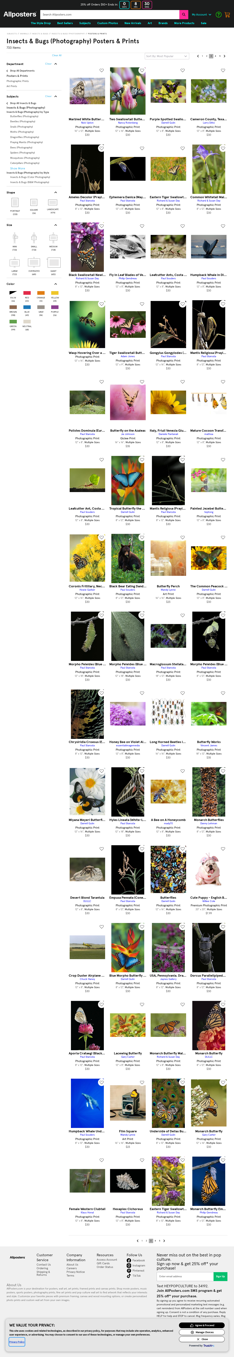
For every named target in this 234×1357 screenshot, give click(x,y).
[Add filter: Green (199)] (13, 320)
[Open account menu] (210, 14)
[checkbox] (15, 241)
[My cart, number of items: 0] (227, 15)
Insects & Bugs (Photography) (68, 34)
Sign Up (220, 1276)
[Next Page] (224, 56)
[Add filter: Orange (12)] (41, 292)
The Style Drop (41, 23)
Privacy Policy (16, 1341)
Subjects (12, 34)
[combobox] (109, 14)
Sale (203, 23)
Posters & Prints (97, 34)
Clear (48, 96)
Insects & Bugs (40, 34)
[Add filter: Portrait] (15, 202)
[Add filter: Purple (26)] (54, 306)
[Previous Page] (198, 56)
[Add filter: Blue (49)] (27, 306)
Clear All (56, 55)
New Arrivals (132, 23)
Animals (24, 34)
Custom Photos (107, 23)
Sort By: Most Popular (159, 56)
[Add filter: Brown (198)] (13, 306)
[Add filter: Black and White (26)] (13, 292)
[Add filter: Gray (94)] (41, 306)
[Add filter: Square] (34, 202)
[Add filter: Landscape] (53, 202)
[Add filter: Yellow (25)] (54, 292)
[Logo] (20, 14)
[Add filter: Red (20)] (27, 292)
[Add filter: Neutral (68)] (27, 320)
